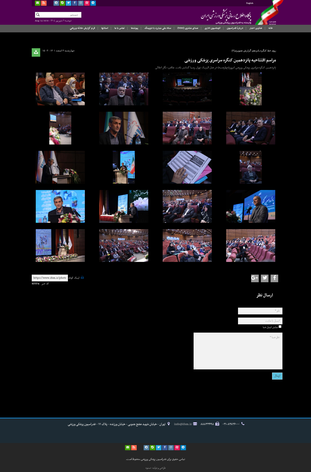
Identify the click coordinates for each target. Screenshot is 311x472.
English (249, 3)
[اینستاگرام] (81, 3)
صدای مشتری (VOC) (188, 28)
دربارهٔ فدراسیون (235, 28)
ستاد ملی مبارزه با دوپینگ (157, 28)
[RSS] (44, 3)
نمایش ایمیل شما (270, 327)
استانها (104, 28)
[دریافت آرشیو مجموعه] (36, 52)
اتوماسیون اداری (212, 28)
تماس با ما (119, 28)
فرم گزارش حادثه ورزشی (82, 28)
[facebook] (74, 3)
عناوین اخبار (255, 28)
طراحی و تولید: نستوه (156, 468)
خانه (270, 28)
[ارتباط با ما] (37, 3)
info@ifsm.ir (183, 424)
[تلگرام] (93, 3)
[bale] (62, 3)
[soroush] (56, 3)
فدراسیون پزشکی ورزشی (218, 16)
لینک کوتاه (74, 278)
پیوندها (134, 28)
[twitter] (68, 3)
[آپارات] (87, 3)
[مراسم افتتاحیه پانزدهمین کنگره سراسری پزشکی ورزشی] (250, 89)
